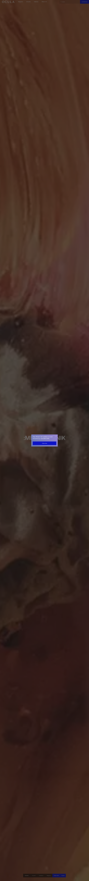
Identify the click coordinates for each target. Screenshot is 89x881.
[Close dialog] (56, 436)
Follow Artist (44, 443)
